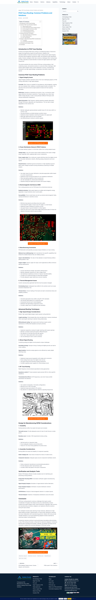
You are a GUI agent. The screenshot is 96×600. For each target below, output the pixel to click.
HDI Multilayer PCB (66, 17)
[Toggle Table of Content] (40, 22)
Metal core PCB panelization (55, 587)
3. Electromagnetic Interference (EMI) (29, 29)
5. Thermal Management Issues (28, 31)
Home (31, 2)
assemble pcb (47, 555)
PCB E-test (51, 583)
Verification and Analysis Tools (26, 43)
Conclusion (22, 44)
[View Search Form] (78, 2)
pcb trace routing (22, 558)
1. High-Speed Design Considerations (29, 34)
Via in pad (51, 581)
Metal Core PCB (66, 29)
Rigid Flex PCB (65, 19)
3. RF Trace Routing (26, 37)
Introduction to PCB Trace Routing (27, 23)
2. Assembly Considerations (27, 41)
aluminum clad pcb (23, 555)
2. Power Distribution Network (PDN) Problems (31, 27)
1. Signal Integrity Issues (26, 26)
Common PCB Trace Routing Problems (28, 24)
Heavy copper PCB (66, 27)
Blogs (50, 579)
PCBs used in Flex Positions (50, 564)
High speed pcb (66, 25)
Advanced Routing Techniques (26, 33)
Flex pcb (64, 21)
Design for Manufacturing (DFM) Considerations (30, 38)
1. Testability (24, 40)
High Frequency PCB (67, 23)
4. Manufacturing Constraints (28, 30)
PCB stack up (52, 585)
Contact (74, 2)
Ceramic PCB (65, 31)
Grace (21, 17)
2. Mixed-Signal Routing (27, 36)
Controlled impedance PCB (55, 589)
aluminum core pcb (32, 555)
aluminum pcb (40, 555)
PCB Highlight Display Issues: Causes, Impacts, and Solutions (27, 565)
